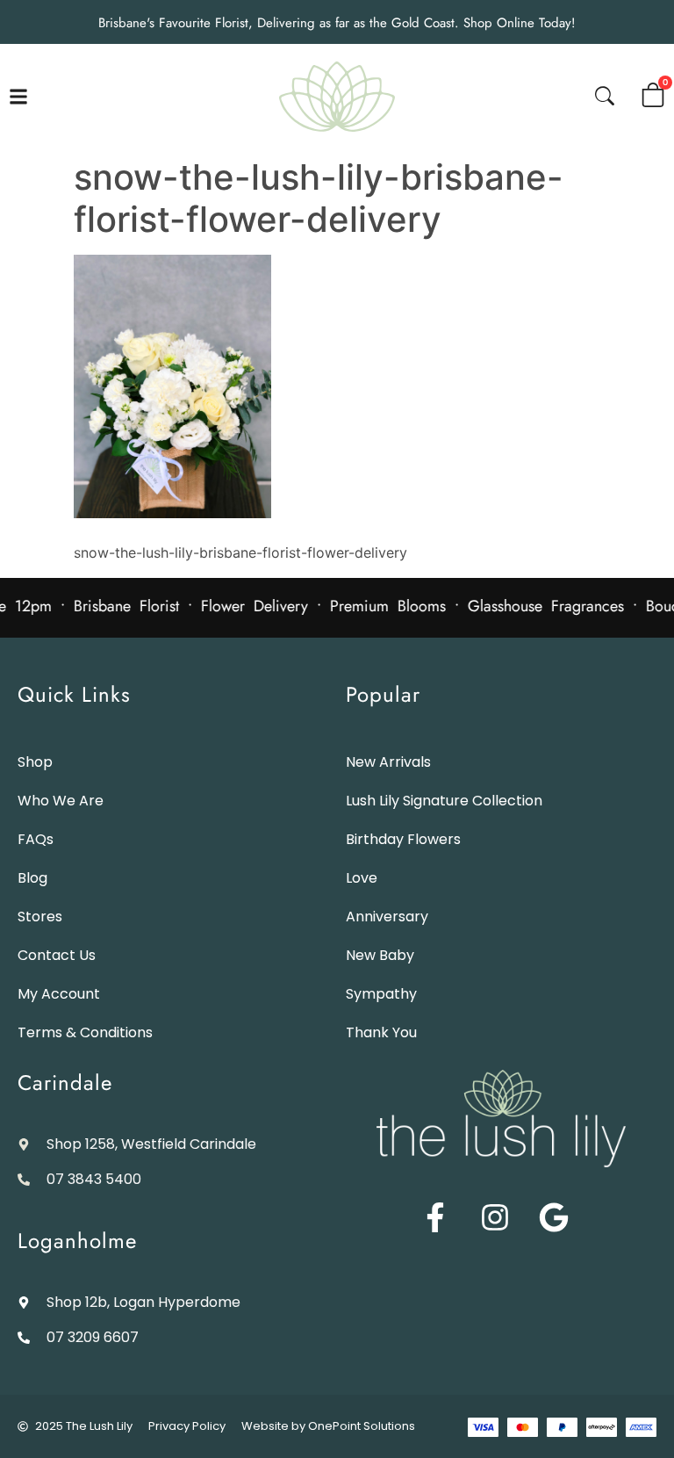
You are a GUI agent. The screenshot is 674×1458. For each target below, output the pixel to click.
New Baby (380, 955)
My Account (59, 994)
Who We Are (61, 800)
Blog (32, 878)
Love (361, 878)
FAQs (36, 839)
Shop (35, 762)
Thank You (381, 1032)
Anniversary (387, 916)
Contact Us (57, 955)
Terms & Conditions (85, 1032)
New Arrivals (388, 762)
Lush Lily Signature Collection (444, 800)
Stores (40, 916)
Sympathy (381, 994)
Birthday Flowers (403, 839)
